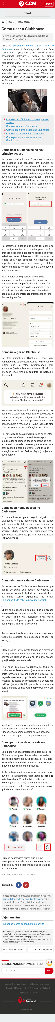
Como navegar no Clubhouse (21, 126)
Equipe (8, 984)
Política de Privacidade (39, 984)
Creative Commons (29, 934)
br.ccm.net (13, 942)
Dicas (11, 22)
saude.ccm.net (27, 1009)
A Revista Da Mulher (39, 988)
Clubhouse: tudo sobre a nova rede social (24, 600)
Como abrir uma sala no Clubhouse (25, 133)
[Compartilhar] (19, 885)
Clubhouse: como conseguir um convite (23, 923)
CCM (6, 942)
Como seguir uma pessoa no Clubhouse (27, 129)
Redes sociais (24, 22)
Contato (9, 988)
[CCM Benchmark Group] (27, 1001)
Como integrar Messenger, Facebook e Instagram (42, 950)
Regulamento (21, 988)
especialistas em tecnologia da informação (23, 899)
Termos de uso (19, 984)
